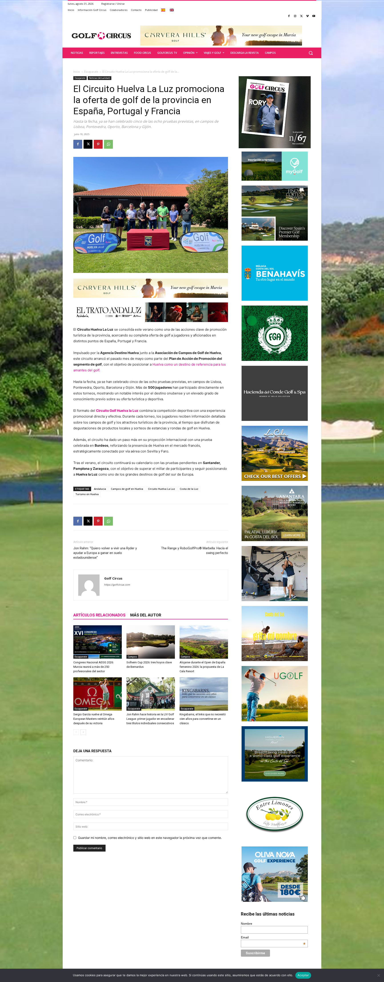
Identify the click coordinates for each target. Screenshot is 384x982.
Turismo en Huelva (87, 494)
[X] (301, 16)
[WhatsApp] (108, 144)
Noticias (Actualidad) (99, 78)
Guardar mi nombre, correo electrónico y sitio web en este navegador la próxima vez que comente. (150, 838)
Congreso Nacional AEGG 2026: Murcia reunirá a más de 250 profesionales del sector (93, 667)
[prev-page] (76, 732)
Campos (132, 656)
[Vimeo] (307, 16)
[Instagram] (295, 16)
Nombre (246, 923)
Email (273, 937)
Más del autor (145, 615)
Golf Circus (113, 578)
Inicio (76, 72)
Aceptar (303, 975)
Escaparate (91, 72)
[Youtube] (313, 16)
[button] (310, 53)
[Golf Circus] (101, 35)
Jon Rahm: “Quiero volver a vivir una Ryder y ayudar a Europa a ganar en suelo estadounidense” (105, 553)
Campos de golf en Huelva (127, 488)
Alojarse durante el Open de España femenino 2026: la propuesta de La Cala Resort (202, 667)
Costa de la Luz (189, 488)
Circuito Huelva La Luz (161, 488)
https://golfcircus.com (117, 584)
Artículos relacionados (99, 615)
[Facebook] (289, 16)
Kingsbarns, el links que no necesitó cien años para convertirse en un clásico (203, 719)
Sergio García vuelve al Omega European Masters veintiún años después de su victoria (93, 719)
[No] (378, 975)
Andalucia (100, 488)
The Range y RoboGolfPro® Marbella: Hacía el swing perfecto (194, 550)
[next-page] (83, 732)
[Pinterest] (98, 144)
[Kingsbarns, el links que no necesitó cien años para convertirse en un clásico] (204, 694)
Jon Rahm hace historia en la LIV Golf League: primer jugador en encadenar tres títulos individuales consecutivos (150, 719)
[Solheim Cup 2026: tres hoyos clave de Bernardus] (150, 642)
